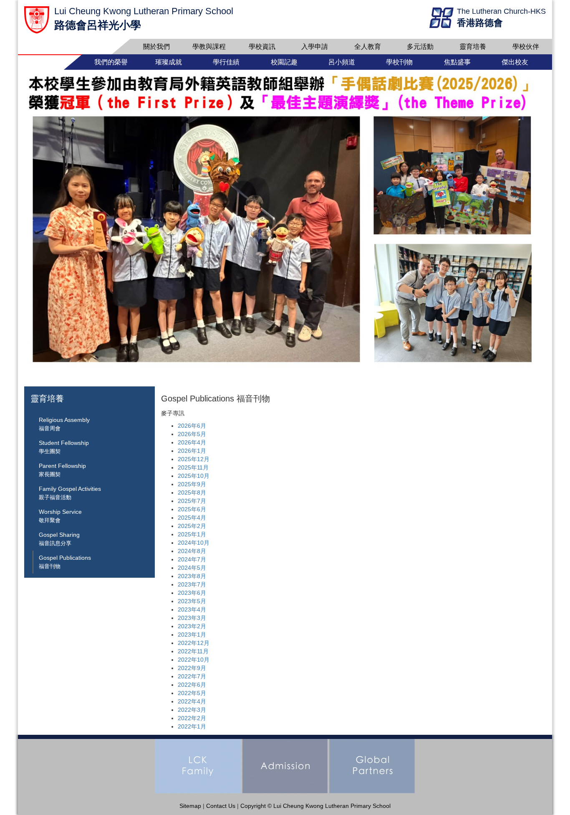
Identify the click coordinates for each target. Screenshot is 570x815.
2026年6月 (192, 425)
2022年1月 (192, 726)
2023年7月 (192, 584)
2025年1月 (192, 534)
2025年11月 (193, 467)
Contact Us (220, 805)
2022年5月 (192, 693)
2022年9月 (192, 668)
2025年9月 (192, 484)
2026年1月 (192, 450)
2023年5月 (192, 601)
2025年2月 (192, 526)
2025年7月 (192, 501)
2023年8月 (192, 576)
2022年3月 (192, 709)
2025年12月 (193, 459)
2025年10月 (193, 475)
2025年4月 (192, 517)
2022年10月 (193, 659)
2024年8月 (192, 551)
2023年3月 (192, 617)
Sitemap (190, 805)
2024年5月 (192, 567)
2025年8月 (192, 492)
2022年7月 (192, 676)
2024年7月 (192, 559)
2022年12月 (193, 643)
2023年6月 (192, 592)
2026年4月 (192, 442)
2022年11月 (193, 651)
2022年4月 (192, 701)
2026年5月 (192, 434)
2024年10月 (193, 542)
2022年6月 (192, 684)
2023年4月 (192, 609)
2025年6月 (192, 509)
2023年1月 (192, 634)
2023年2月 (192, 626)
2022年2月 (192, 718)
